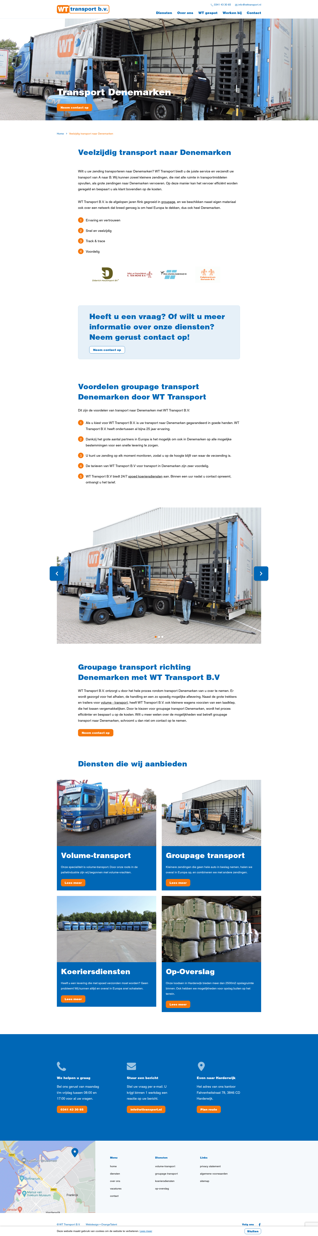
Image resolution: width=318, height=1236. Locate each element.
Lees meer (146, 1231)
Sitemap (204, 1181)
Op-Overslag (190, 971)
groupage (168, 202)
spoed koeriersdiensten (145, 476)
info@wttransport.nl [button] (146, 1109)
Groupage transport (205, 855)
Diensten (164, 13)
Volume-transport (96, 855)
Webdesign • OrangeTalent (101, 1224)
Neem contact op (75, 107)
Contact (254, 13)
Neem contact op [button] (107, 350)
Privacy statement (210, 1166)
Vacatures (115, 1188)
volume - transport (114, 702)
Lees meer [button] (73, 883)
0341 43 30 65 (222, 4)
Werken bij (232, 13)
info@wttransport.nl (249, 4)
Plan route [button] (208, 1109)
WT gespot (208, 13)
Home (113, 1166)
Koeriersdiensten (95, 971)
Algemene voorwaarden (214, 1173)
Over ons (185, 13)
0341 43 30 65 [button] (72, 1109)
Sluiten (253, 1231)
